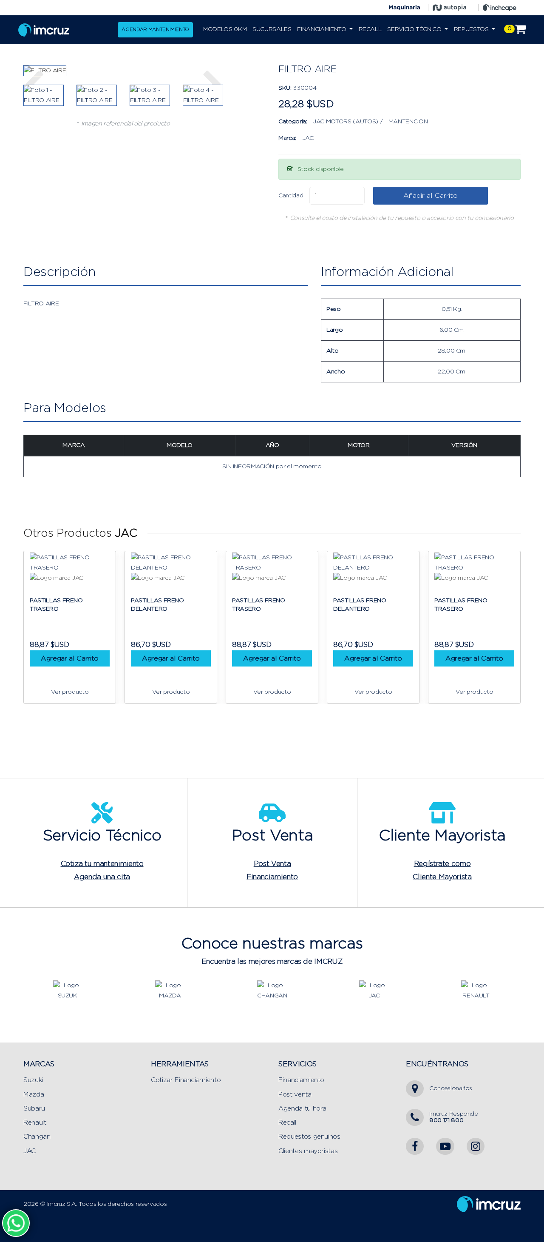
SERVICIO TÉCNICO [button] (415, 29)
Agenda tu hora (302, 1108)
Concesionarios (450, 1088)
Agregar (70, 658)
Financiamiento (301, 1080)
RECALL (370, 29)
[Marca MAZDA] (170, 990)
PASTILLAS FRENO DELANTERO (157, 605)
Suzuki (33, 1080)
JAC (308, 138)
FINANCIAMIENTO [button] (322, 29)
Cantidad (290, 196)
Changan (37, 1137)
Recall (287, 1123)
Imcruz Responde (453, 1117)
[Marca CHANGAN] (272, 990)
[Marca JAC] (374, 990)
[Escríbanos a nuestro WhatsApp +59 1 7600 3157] (16, 1223)
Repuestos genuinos (309, 1137)
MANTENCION (408, 122)
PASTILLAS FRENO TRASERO (56, 605)
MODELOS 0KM (224, 29)
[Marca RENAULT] (476, 990)
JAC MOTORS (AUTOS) (345, 122)
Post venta (295, 1094)
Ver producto (70, 692)
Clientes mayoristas (307, 1151)
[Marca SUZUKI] (68, 990)
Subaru (34, 1108)
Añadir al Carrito (430, 195)
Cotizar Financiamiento (186, 1080)
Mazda (33, 1094)
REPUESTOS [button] (472, 29)
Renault (34, 1123)
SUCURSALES (272, 29)
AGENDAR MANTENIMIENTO (155, 29)
